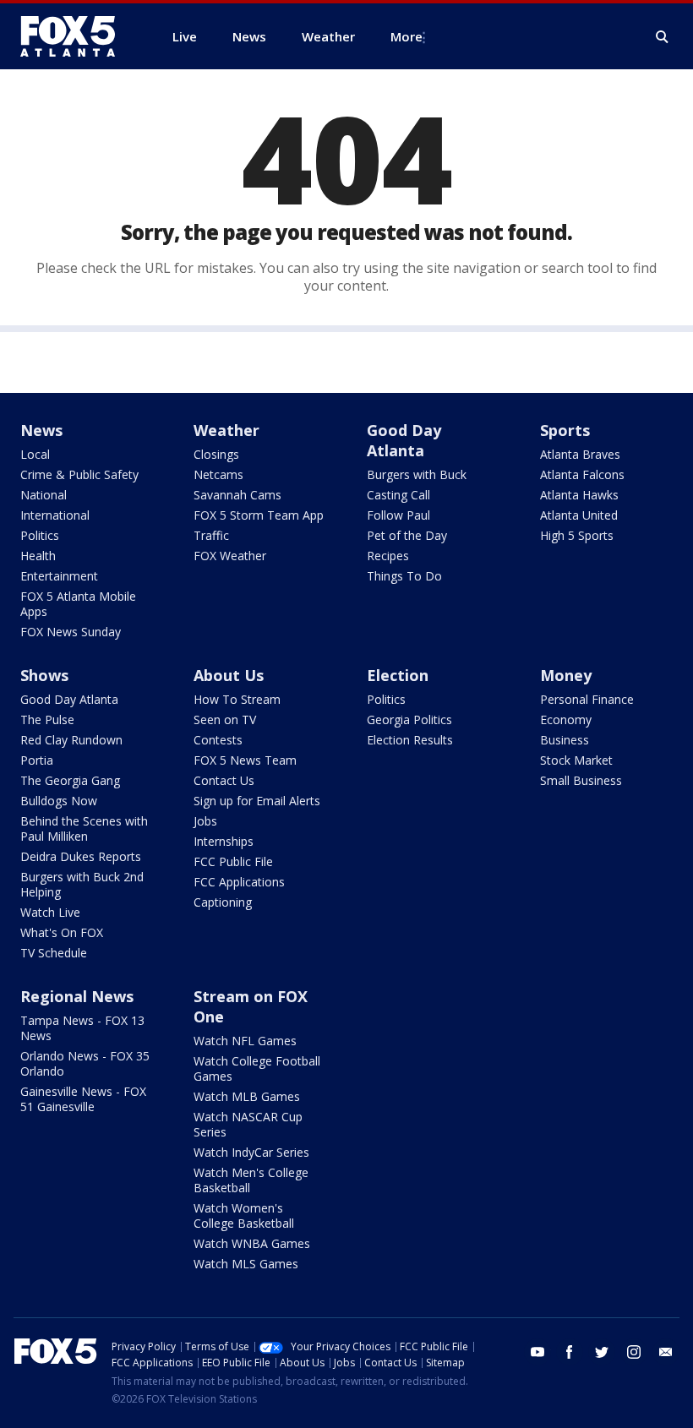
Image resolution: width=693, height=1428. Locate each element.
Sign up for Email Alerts (257, 801)
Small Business (581, 780)
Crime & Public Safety (79, 474)
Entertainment (59, 576)
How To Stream (237, 699)
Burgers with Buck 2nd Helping (82, 884)
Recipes (388, 556)
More (406, 36)
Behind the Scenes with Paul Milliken (84, 828)
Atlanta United (579, 515)
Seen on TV (225, 719)
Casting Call (398, 495)
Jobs (205, 821)
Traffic (211, 535)
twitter (601, 1351)
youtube (537, 1351)
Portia (36, 760)
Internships (224, 841)
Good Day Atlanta (404, 440)
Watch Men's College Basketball (251, 1180)
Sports (565, 430)
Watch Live (50, 912)
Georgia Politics (409, 719)
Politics (39, 535)
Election (397, 675)
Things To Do (404, 576)
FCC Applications (239, 882)
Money (566, 675)
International (55, 515)
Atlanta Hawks (579, 495)
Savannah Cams (237, 495)
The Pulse (47, 719)
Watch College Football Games (257, 1068)
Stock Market (576, 760)
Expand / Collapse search (662, 37)
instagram (633, 1351)
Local (35, 454)
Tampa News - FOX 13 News (82, 1028)
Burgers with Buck (417, 474)
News (41, 430)
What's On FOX (61, 932)
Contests (218, 740)
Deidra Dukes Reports (80, 856)
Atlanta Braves (580, 454)
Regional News (77, 996)
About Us (229, 675)
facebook (569, 1351)
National (43, 495)
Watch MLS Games (246, 1264)
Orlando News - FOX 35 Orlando (85, 1063)
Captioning (223, 902)
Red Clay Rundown (71, 740)
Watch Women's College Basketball (244, 1215)
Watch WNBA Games (252, 1243)
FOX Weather (230, 556)
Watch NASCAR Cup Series (248, 1124)
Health (38, 556)
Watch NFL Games (245, 1041)
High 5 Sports (577, 535)
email (665, 1351)
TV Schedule (53, 953)
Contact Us (224, 780)
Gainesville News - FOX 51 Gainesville (83, 1099)
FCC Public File (233, 861)
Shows (44, 675)
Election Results (410, 740)
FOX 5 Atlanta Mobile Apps (78, 603)
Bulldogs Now (58, 801)
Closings (216, 454)
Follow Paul (398, 515)
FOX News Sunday (70, 632)
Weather (226, 430)
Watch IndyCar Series (251, 1152)
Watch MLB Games (247, 1096)
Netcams (218, 474)
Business (564, 740)
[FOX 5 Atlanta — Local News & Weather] (76, 36)
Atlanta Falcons (582, 474)
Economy (566, 719)
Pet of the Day (407, 535)
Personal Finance (587, 699)
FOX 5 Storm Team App (259, 515)
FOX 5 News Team (245, 760)
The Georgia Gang (70, 780)
